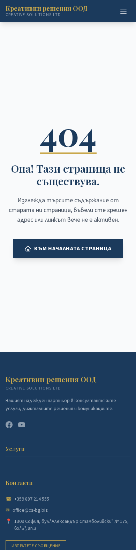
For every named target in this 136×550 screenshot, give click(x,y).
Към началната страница (73, 248)
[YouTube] (21, 424)
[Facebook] (9, 424)
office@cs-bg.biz (30, 510)
